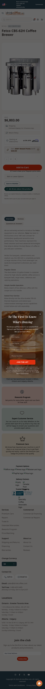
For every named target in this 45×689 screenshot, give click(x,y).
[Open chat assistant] (39, 683)
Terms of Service (25, 373)
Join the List (22, 362)
